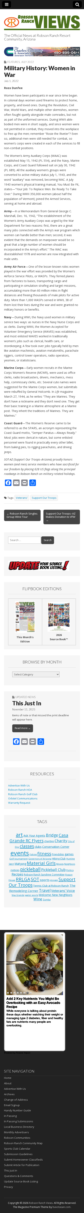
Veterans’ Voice (63, 890)
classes (27, 846)
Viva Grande (18, 895)
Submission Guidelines (18, 1154)
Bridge (52, 835)
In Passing (10, 1116)
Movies (60, 864)
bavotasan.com (62, 1207)
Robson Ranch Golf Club (23, 794)
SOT (35, 879)
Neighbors (69, 864)
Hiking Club (59, 858)
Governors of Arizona (39, 858)
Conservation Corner (55, 847)
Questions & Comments (18, 1176)
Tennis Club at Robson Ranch (51, 885)
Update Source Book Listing (21, 1181)
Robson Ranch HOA (20, 790)
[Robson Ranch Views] (42, 20)
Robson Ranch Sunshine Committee (44, 874)
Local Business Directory (19, 1127)
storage (54, 880)
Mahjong (20, 864)
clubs (38, 847)
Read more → (23, 728)
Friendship (58, 854)
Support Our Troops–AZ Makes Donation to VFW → (60, 517)
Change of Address (16, 1100)
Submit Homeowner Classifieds (23, 1159)
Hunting (70, 858)
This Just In (26, 703)
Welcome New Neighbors (55, 895)
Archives (9, 1094)
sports (45, 880)
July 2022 (27, 62)
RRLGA (23, 879)
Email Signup (12, 1105)
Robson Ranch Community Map (23, 1143)
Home (7, 1078)
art (19, 834)
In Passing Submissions (18, 1121)
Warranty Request (19, 802)
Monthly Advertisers (16, 1132)
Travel (45, 890)
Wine (37, 899)
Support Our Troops (44, 498)
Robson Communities (17, 1138)
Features (13, 62)
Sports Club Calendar (17, 1148)
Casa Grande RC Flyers (39, 838)
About (7, 1083)
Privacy (8, 1187)
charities (49, 841)
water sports (31, 895)
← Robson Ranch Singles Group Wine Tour (22, 515)
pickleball (30, 869)
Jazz (11, 864)
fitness (44, 853)
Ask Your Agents (34, 835)
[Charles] (42, 51)
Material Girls (41, 863)
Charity (61, 840)
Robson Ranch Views (41, 1203)
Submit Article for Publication (21, 1165)
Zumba (47, 899)
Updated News (25, 697)
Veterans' (22, 498)
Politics (70, 870)
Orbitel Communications (23, 798)
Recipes (17, 874)
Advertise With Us (19, 785)
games (69, 854)
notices (15, 870)
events (19, 853)
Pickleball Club (53, 869)
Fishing (33, 854)
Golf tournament (18, 858)
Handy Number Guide (17, 1110)
